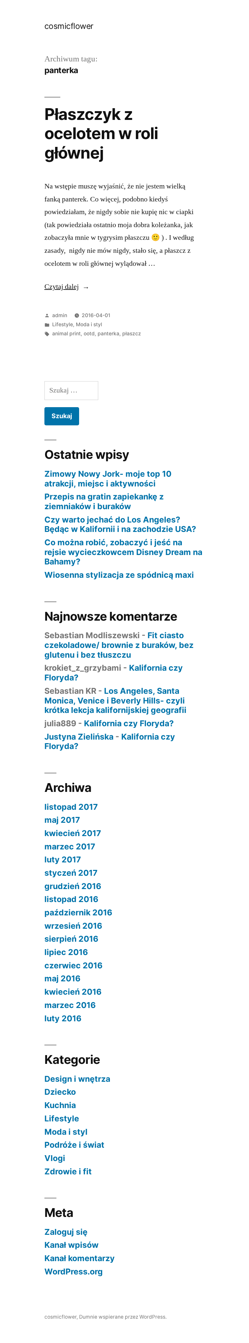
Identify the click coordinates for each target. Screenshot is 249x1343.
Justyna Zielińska (78, 737)
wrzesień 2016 (73, 926)
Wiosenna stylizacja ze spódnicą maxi (119, 575)
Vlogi (54, 1158)
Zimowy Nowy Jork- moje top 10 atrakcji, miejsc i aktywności (108, 478)
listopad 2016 (71, 899)
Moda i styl (89, 324)
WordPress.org (73, 1271)
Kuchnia (60, 1105)
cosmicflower (68, 26)
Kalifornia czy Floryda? (129, 723)
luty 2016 (62, 1018)
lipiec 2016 (66, 952)
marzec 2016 (70, 1005)
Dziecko (60, 1092)
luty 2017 (62, 859)
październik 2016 (78, 912)
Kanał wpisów (71, 1245)
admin (59, 315)
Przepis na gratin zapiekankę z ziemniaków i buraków (104, 501)
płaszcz (131, 333)
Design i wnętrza (77, 1079)
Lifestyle (62, 324)
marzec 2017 (69, 846)
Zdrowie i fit (68, 1171)
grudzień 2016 (72, 886)
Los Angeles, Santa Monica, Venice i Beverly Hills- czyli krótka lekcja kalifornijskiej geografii (115, 700)
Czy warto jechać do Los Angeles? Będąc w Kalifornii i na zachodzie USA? (120, 524)
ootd (89, 333)
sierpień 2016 (71, 939)
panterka (108, 333)
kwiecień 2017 (72, 833)
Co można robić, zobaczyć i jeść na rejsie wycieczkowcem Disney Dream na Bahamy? (123, 551)
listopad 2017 (71, 807)
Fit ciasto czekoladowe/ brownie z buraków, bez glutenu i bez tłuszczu (119, 644)
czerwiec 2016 (73, 965)
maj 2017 (62, 820)
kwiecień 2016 (72, 992)
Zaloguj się (66, 1232)
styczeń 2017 (71, 873)
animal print (66, 333)
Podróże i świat (74, 1145)
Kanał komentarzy (79, 1258)
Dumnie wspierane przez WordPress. (123, 1317)
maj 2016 (62, 978)
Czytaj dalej (66, 286)
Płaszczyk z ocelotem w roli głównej (101, 133)
